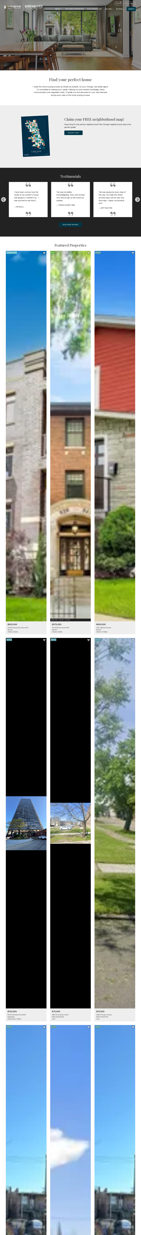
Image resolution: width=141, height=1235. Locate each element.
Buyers (119, 9)
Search (131, 9)
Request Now (73, 133)
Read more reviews (70, 224)
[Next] (137, 199)
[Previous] (3, 199)
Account (129, 3)
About (58, 9)
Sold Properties (94, 9)
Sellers (108, 9)
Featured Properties (74, 9)
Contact (119, 3)
